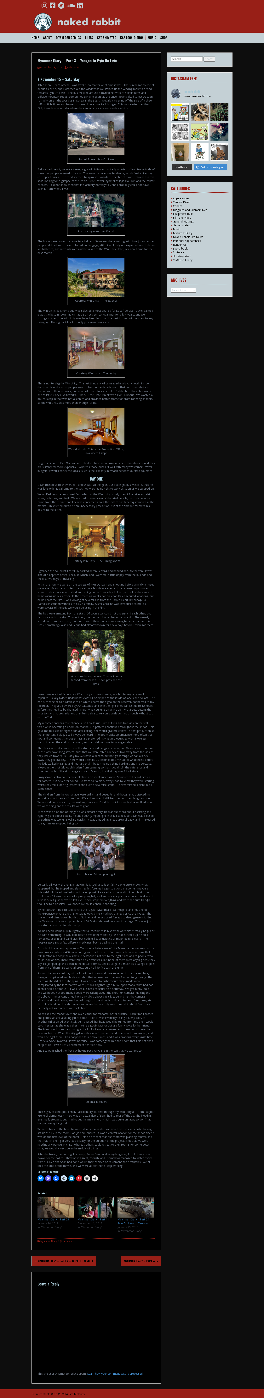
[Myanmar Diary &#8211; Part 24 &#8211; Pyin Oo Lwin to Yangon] (136, 1207)
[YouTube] (36, 7)
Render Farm (181, 244)
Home (35, 38)
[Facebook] (52, 7)
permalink (68, 1241)
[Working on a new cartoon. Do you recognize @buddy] (200, 152)
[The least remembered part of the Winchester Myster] (180, 152)
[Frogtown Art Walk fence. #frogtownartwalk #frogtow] (219, 112)
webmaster (73, 67)
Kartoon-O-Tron (132, 38)
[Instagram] (44, 7)
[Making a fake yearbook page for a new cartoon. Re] (180, 132)
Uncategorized (182, 256)
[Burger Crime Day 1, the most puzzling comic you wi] (180, 112)
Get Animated (106, 38)
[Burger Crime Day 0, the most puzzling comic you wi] (200, 132)
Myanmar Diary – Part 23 (53, 1219)
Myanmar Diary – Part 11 (93, 1219)
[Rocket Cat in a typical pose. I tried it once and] (200, 112)
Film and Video (182, 217)
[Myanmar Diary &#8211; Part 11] (95, 1207)
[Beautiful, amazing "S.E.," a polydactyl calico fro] (219, 132)
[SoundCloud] (71, 7)
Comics (177, 206)
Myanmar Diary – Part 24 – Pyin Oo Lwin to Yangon (134, 1221)
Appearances (181, 198)
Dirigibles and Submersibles (190, 210)
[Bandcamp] (61, 7)
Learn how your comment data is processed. (115, 1373)
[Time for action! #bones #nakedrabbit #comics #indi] (219, 152)
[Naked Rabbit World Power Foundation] (87, 21)
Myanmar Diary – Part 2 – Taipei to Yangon (65, 1261)
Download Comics (68, 38)
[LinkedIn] (80, 7)
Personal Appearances (187, 241)
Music (152, 38)
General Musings (183, 221)
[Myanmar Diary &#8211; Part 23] (55, 1207)
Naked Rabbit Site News (188, 237)
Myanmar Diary (48, 1241)
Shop (163, 38)
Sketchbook (180, 248)
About (47, 38)
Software (178, 252)
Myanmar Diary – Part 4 (140, 1261)
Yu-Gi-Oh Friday (182, 260)
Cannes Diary (181, 202)
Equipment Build (183, 214)
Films (89, 38)
